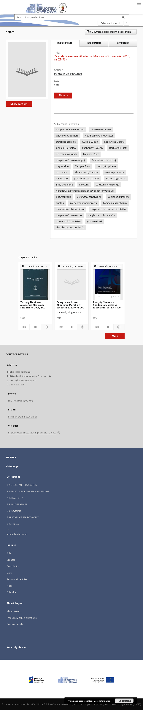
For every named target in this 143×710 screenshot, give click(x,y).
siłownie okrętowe (100, 129)
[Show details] (45, 327)
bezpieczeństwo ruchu (69, 215)
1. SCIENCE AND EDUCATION (22, 485)
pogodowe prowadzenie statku (108, 209)
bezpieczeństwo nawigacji (70, 160)
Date (9, 572)
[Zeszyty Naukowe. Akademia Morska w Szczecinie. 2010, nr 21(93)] (27, 69)
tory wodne (62, 166)
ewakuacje (62, 178)
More (115, 336)
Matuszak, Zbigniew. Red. (68, 73)
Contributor (13, 566)
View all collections (17, 534)
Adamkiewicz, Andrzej (104, 160)
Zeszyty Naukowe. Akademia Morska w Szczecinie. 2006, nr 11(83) (32, 305)
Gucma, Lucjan (90, 141)
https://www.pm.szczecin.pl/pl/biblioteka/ (32, 432)
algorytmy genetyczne (89, 196)
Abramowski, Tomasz (86, 172)
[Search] (123, 17)
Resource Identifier (17, 579)
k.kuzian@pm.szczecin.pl (22, 416)
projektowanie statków (86, 178)
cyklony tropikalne (106, 166)
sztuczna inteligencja (107, 184)
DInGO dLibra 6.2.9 (38, 704)
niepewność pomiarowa (83, 203)
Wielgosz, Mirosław (118, 196)
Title (9, 553)
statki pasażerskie (66, 141)
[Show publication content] (35, 327)
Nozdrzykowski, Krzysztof (99, 135)
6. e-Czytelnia (14, 510)
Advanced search (110, 23)
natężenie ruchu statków (101, 215)
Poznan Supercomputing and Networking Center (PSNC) (107, 704)
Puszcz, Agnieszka (116, 178)
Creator (11, 559)
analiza (60, 203)
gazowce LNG (94, 221)
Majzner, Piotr (91, 154)
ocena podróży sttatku (68, 221)
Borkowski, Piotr (118, 147)
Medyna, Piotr (82, 166)
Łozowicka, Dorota (114, 141)
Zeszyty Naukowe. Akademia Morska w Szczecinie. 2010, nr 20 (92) (69, 305)
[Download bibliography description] (23, 327)
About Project (14, 611)
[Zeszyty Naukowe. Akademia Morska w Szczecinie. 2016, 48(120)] (108, 282)
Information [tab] (94, 43)
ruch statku (62, 172)
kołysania (84, 184)
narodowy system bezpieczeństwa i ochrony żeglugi (85, 190)
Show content (19, 103)
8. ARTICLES (13, 523)
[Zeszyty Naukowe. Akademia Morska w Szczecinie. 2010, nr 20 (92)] (71, 282)
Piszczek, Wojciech (66, 154)
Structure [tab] (123, 43)
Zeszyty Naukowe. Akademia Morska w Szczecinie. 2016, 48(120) (107, 305)
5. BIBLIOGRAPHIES (17, 504)
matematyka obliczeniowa (70, 209)
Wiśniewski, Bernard (67, 135)
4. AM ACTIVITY (15, 497)
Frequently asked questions (21, 617)
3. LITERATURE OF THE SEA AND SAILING (28, 491)
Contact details (15, 624)
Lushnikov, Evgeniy (92, 147)
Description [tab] (64, 43)
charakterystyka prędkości (70, 227)
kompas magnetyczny (115, 203)
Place (9, 585)
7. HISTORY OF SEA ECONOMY (23, 517)
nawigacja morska (114, 172)
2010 (56, 85)
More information (102, 700)
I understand (124, 700)
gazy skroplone (64, 184)
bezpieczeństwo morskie (70, 129)
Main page (12, 466)
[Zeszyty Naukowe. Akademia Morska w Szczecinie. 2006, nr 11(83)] (35, 282)
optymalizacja (63, 196)
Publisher (12, 592)
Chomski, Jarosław (66, 147)
